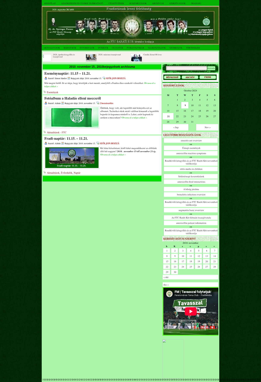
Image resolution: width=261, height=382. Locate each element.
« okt (166, 277)
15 (167, 261)
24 (183, 266)
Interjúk (103, 47)
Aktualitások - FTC (56, 132)
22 (167, 266)
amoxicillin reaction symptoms (191, 153)
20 (206, 261)
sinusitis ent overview (191, 140)
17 (183, 261)
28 (214, 266)
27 (206, 266)
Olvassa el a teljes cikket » (134, 117)
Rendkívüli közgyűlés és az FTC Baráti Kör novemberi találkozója (191, 162)
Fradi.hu (196, 3)
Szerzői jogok (177, 3)
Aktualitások (52, 47)
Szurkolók (175, 47)
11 (191, 256)
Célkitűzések (116, 3)
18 (191, 261)
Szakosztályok (157, 47)
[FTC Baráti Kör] (173, 377)
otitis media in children (191, 168)
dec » (166, 284)
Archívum (158, 3)
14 (214, 256)
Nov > (208, 127)
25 (191, 266)
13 (206, 256)
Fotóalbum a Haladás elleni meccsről (72, 98)
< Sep (176, 127)
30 (175, 272)
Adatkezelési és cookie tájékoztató (82, 3)
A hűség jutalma (191, 189)
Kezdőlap (50, 3)
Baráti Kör (70, 47)
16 (175, 261)
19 (199, 261)
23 (175, 266)
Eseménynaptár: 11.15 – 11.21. (67, 73)
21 (168, 116)
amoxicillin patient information (191, 223)
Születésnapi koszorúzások (191, 176)
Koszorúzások (138, 3)
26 (199, 266)
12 (199, 256)
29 (167, 272)
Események (52, 92)
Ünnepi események (191, 147)
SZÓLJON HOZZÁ (116, 78)
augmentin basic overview (191, 210)
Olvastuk (117, 47)
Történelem (193, 47)
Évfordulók (87, 47)
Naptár (77, 172)
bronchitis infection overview (191, 194)
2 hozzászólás (106, 103)
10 (183, 256)
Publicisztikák (135, 47)
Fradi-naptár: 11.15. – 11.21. (66, 138)
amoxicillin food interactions (191, 181)
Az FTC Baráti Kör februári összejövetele (191, 217)
